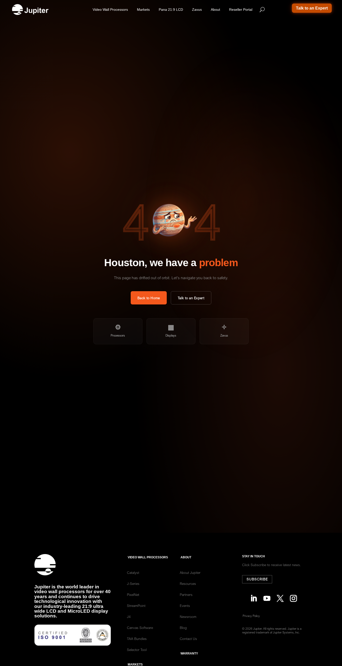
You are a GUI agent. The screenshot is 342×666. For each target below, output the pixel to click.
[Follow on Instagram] (292, 597)
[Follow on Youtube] (265, 597)
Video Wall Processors (110, 10)
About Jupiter (190, 573)
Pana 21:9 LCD (171, 10)
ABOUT (186, 557)
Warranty (189, 653)
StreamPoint (136, 606)
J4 (129, 617)
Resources (188, 584)
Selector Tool (137, 650)
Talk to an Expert (312, 8)
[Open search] (262, 9)
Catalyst (133, 573)
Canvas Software (140, 628)
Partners (186, 595)
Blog (183, 628)
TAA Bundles (137, 639)
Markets (143, 10)
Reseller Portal (240, 10)
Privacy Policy (251, 616)
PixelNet (133, 595)
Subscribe (257, 579)
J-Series (133, 584)
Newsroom (188, 617)
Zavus (197, 10)
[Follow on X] (278, 597)
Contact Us (188, 639)
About (215, 10)
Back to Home (148, 298)
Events (185, 606)
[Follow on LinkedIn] (252, 597)
